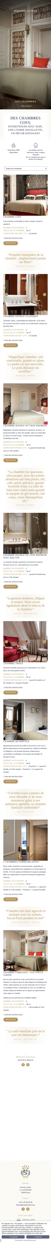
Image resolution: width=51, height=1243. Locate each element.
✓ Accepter (13, 1237)
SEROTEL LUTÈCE (25, 10)
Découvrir (26, 106)
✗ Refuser (38, 1237)
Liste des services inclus (13, 238)
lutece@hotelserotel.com (25, 1205)
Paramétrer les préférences (25, 1240)
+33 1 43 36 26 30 (25, 1202)
